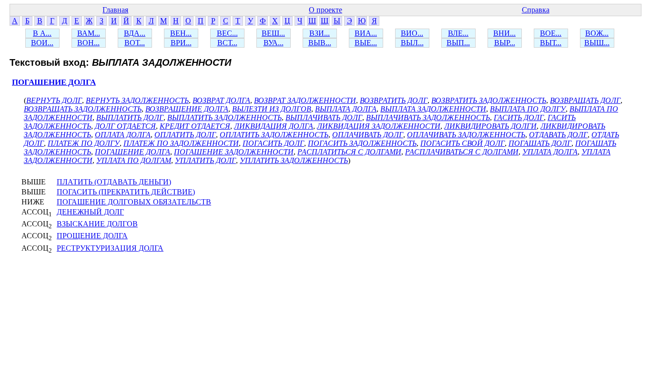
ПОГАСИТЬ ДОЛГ (273, 143)
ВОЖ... (597, 33)
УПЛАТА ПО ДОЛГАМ (133, 160)
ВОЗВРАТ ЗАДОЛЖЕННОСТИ (305, 100)
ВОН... (88, 43)
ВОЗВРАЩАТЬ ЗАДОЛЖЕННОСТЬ (83, 109)
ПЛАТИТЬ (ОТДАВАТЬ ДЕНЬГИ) (114, 182)
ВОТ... (134, 43)
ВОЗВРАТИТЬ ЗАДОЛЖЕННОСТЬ (488, 100)
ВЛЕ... (458, 33)
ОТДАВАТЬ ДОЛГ (558, 135)
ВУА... (274, 43)
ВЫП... (458, 43)
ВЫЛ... (412, 43)
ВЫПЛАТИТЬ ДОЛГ (129, 117)
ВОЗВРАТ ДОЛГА (221, 100)
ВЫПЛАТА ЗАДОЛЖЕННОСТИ (433, 109)
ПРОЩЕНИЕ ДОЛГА (92, 236)
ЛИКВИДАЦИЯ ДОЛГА (273, 126)
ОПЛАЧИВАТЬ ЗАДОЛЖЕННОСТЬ (466, 135)
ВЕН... (181, 33)
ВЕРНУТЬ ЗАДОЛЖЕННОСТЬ (137, 100)
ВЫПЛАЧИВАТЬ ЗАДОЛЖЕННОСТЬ (428, 117)
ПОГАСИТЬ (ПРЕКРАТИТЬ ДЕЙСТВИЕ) (126, 192)
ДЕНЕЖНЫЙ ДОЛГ (90, 212)
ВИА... (366, 33)
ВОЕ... (550, 33)
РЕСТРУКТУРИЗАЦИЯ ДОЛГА (110, 248)
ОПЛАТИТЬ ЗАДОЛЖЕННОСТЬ (274, 135)
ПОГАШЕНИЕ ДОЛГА (54, 82)
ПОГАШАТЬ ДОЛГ (540, 143)
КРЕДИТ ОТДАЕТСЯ (195, 126)
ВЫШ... (597, 43)
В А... (42, 33)
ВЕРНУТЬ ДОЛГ (54, 100)
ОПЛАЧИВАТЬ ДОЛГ (367, 135)
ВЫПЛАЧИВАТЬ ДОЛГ (323, 117)
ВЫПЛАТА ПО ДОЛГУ (528, 109)
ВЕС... (227, 33)
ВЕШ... (273, 33)
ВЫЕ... (366, 43)
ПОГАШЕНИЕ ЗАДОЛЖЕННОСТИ (234, 152)
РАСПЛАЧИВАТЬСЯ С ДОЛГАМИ (462, 152)
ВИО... (412, 33)
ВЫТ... (550, 43)
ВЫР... (504, 43)
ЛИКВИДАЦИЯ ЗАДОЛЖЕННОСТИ (378, 126)
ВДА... (134, 33)
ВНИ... (504, 33)
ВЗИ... (319, 33)
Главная (115, 10)
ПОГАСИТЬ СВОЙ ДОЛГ (462, 143)
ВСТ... (227, 43)
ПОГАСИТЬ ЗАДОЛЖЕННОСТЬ (362, 143)
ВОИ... (42, 43)
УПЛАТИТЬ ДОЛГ (205, 160)
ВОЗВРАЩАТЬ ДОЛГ (585, 100)
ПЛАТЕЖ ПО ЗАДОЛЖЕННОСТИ (181, 143)
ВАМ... (88, 33)
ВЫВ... (319, 43)
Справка (535, 10)
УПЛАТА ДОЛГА (550, 152)
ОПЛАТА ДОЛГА (123, 135)
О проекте (325, 10)
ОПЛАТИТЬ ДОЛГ (185, 135)
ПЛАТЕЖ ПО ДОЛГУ (84, 143)
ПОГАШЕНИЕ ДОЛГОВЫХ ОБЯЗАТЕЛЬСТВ (134, 202)
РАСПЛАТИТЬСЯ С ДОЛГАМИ (349, 152)
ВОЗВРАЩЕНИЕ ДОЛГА (186, 109)
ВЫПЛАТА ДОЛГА (345, 109)
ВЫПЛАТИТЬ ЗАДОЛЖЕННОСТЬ (224, 117)
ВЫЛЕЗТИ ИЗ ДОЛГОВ (271, 109)
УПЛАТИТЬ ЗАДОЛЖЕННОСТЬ (294, 160)
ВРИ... (181, 43)
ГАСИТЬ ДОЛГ (519, 117)
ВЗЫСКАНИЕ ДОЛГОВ (97, 224)
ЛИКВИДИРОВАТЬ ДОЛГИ (490, 126)
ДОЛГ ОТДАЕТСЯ (125, 126)
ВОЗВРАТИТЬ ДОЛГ (393, 100)
